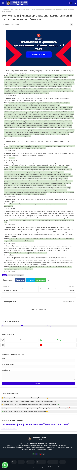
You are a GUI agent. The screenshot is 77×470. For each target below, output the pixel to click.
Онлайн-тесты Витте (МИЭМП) (34, 424)
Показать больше (68, 302)
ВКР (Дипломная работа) (9, 424)
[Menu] (2, 3)
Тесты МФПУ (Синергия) (22, 9)
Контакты (30, 462)
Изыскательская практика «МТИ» (12, 326)
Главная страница (7, 9)
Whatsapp (42, 280)
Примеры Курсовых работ (53, 424)
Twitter (31, 280)
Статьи (66, 424)
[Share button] (48, 280)
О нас (13, 462)
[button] (70, 3)
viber (20, 340)
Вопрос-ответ (53, 462)
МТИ (20, 424)
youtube (59, 345)
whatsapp (59, 340)
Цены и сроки (41, 462)
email (20, 345)
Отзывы (21, 462)
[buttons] (33, 454)
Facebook (21, 280)
